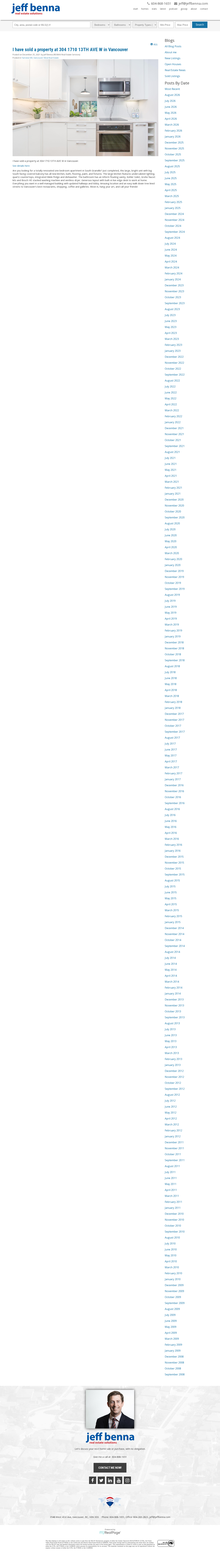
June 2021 (171, 464)
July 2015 (170, 886)
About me (171, 52)
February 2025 (173, 202)
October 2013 (173, 1011)
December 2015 (174, 856)
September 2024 (175, 232)
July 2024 (170, 243)
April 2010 (171, 1261)
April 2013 (171, 1047)
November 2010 (174, 1219)
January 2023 (173, 351)
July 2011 (170, 1172)
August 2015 (172, 880)
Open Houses (173, 64)
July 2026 (170, 101)
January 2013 (173, 1065)
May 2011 (170, 1184)
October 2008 (173, 1368)
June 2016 (171, 821)
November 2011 (174, 1148)
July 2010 (170, 1243)
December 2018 (174, 642)
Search (200, 24)
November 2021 (174, 434)
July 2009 (170, 1315)
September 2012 (175, 1089)
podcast (173, 8)
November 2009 (174, 1291)
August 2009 (172, 1309)
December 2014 (174, 928)
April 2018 (171, 690)
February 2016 (173, 845)
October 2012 (173, 1083)
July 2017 (170, 743)
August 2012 (172, 1094)
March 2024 (172, 267)
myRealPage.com (110, 1533)
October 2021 (173, 440)
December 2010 (174, 1214)
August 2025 (172, 166)
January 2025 (173, 208)
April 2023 (171, 333)
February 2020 (173, 559)
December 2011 (174, 1142)
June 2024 (171, 249)
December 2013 (174, 999)
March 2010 (172, 1267)
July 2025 (170, 172)
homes (144, 8)
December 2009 (174, 1285)
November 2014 (174, 934)
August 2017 (172, 737)
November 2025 (174, 148)
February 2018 (173, 702)
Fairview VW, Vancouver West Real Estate (40, 57)
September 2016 (175, 803)
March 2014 (172, 981)
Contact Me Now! (110, 1467)
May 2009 (170, 1327)
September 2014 (175, 946)
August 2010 (172, 1237)
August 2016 (172, 809)
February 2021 (173, 487)
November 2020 (174, 505)
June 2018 (171, 678)
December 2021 (174, 428)
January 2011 (173, 1208)
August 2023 (172, 309)
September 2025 (175, 160)
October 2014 (173, 940)
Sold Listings (172, 76)
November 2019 (174, 577)
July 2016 (170, 815)
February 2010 (173, 1273)
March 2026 (172, 124)
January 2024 (173, 279)
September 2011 (175, 1160)
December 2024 (174, 214)
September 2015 (175, 874)
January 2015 (173, 922)
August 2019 (172, 595)
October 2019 (173, 583)
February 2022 (173, 416)
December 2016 (174, 785)
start (135, 8)
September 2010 (175, 1231)
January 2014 (173, 993)
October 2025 (173, 154)
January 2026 (173, 136)
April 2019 (171, 618)
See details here (21, 165)
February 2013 (173, 1059)
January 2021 (173, 493)
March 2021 (172, 482)
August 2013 (172, 1023)
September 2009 (175, 1303)
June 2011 (171, 1178)
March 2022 (172, 410)
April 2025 (171, 190)
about (194, 8)
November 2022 (174, 362)
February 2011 (173, 1202)
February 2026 (173, 130)
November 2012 (174, 1077)
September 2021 (175, 446)
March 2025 (172, 196)
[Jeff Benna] (35, 16)
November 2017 (174, 720)
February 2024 (173, 273)
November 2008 (174, 1362)
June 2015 (171, 892)
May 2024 (170, 255)
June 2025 (171, 178)
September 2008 (175, 1374)
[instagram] (127, 1480)
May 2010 (170, 1255)
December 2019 (174, 571)
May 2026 (170, 113)
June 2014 (171, 964)
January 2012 (173, 1136)
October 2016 (173, 797)
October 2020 (173, 511)
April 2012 (171, 1118)
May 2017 (170, 755)
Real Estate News (175, 70)
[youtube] (118, 1480)
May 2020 (170, 541)
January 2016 (173, 850)
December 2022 (174, 357)
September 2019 (175, 589)
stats (154, 8)
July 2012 (170, 1100)
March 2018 (172, 696)
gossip (184, 8)
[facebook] (92, 1480)
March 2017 (172, 767)
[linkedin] (110, 1480)
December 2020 (174, 499)
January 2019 (173, 636)
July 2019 (170, 601)
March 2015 (172, 910)
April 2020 (171, 547)
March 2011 (172, 1196)
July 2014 (170, 958)
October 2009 (173, 1297)
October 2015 (173, 868)
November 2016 (174, 791)
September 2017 (175, 731)
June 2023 (171, 321)
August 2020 (172, 523)
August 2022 (172, 380)
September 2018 (175, 660)
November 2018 (174, 648)
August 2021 (172, 452)
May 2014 (170, 970)
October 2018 (173, 654)
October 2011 (173, 1154)
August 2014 (172, 952)
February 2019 (173, 630)
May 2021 (170, 470)
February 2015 (173, 916)
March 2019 (172, 624)
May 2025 (170, 184)
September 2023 (175, 303)
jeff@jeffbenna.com (159, 1517)
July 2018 (170, 672)
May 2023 (170, 327)
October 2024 (173, 226)
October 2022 (173, 368)
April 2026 (171, 118)
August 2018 (172, 666)
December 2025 (174, 142)
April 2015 (171, 904)
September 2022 (175, 374)
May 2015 (170, 898)
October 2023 (173, 297)
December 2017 (174, 714)
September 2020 (175, 517)
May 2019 (170, 612)
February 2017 (173, 773)
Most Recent (172, 89)
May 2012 (170, 1112)
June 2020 (171, 535)
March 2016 (172, 839)
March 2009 (172, 1338)
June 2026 (171, 107)
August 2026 (172, 95)
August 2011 (172, 1166)
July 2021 (170, 458)
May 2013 (170, 1041)
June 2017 (171, 749)
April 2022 (171, 404)
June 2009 (171, 1321)
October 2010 (173, 1225)
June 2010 (171, 1249)
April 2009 (171, 1333)
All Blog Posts (173, 46)
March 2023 (172, 339)
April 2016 (171, 833)
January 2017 (173, 779)
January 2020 (173, 565)
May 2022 (170, 398)
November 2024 (174, 220)
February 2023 (173, 345)
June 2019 (171, 606)
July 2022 (170, 386)
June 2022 (171, 392)
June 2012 (171, 1106)
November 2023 (174, 291)
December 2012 (174, 1071)
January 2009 (173, 1350)
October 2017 (173, 726)
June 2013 (171, 1035)
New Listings (172, 58)
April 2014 (171, 975)
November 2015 (174, 862)
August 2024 (172, 237)
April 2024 (171, 261)
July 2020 (170, 529)
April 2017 (171, 761)
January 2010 (173, 1279)
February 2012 (173, 1130)
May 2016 (170, 827)
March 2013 (172, 1053)
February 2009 (173, 1344)
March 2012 (172, 1124)
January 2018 (173, 708)
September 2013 (175, 1017)
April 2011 (171, 1190)
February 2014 (173, 987)
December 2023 (174, 285)
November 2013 (174, 1005)
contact (204, 8)
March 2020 (172, 553)
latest (163, 8)
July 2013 (170, 1029)
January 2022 (173, 422)
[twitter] (101, 1480)
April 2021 (171, 476)
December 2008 (174, 1356)
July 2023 (170, 315)
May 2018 (170, 684)
